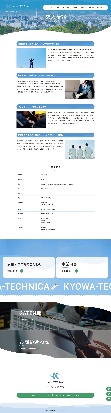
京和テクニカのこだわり (63, 7)
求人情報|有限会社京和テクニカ (11, 11)
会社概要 (91, 7)
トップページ (49, 7)
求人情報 (75, 7)
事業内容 (83, 7)
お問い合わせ (101, 7)
